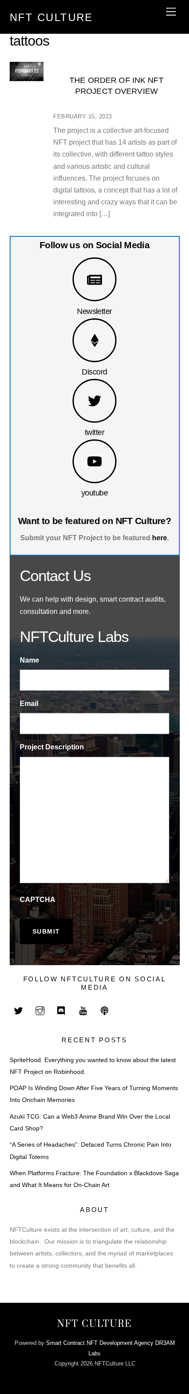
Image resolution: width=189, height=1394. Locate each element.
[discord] (61, 1010)
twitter (94, 432)
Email (29, 703)
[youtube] (83, 1010)
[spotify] (104, 1010)
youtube (94, 492)
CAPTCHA (37, 899)
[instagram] (40, 1010)
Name (29, 660)
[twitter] (18, 1010)
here (159, 538)
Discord (94, 371)
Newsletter (94, 311)
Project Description (52, 747)
